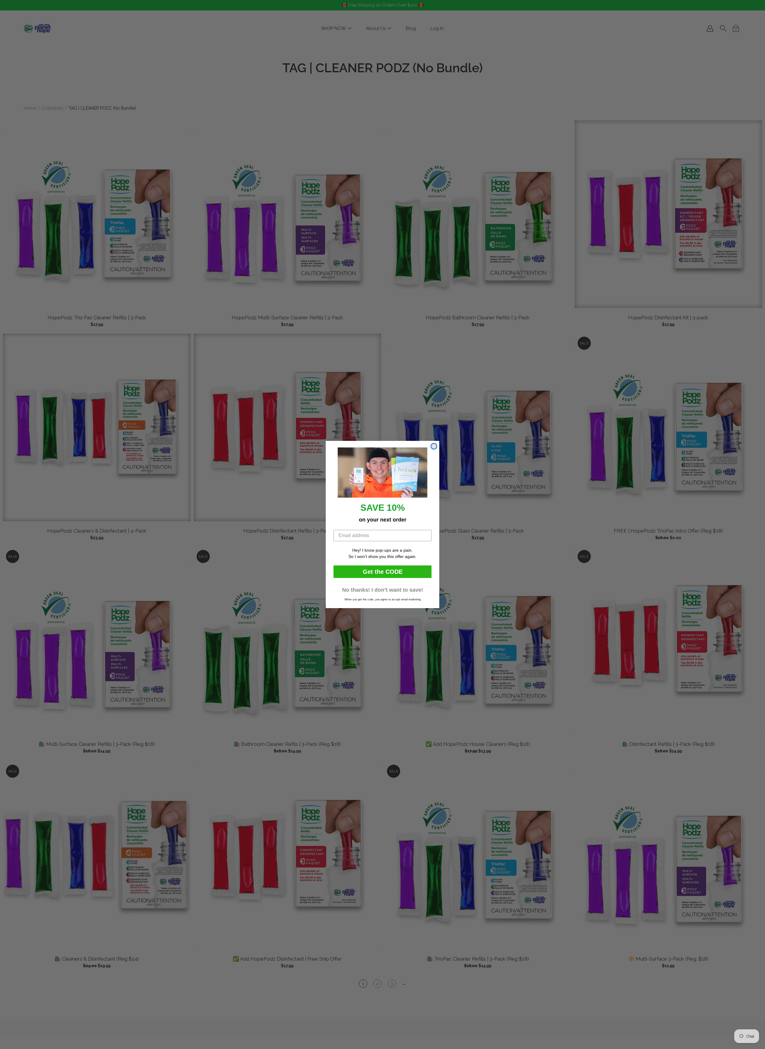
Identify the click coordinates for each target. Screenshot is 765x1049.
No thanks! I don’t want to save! (382, 590)
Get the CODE (383, 571)
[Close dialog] (434, 446)
